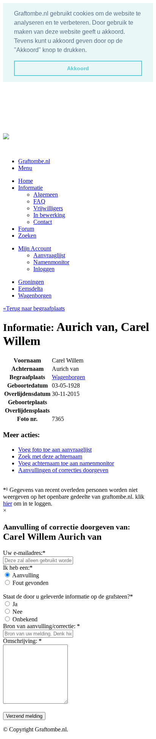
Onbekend (24, 619)
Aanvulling (25, 575)
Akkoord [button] (78, 68)
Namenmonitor (51, 262)
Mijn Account (34, 248)
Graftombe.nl (34, 161)
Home (25, 181)
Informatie (30, 187)
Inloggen (44, 269)
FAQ (39, 201)
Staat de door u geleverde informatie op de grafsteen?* (68, 596)
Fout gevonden (30, 583)
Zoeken (27, 235)
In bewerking (49, 215)
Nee (17, 611)
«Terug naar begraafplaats (34, 308)
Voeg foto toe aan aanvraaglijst (55, 449)
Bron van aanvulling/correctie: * (41, 626)
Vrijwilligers (48, 208)
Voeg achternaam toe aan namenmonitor (66, 463)
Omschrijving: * (22, 641)
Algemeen (45, 194)
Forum (26, 228)
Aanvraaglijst (49, 255)
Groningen (31, 282)
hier (7, 503)
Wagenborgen (34, 295)
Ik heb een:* (18, 567)
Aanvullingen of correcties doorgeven (63, 470)
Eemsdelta (30, 288)
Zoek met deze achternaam (50, 456)
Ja (14, 604)
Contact (42, 222)
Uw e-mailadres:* (24, 553)
